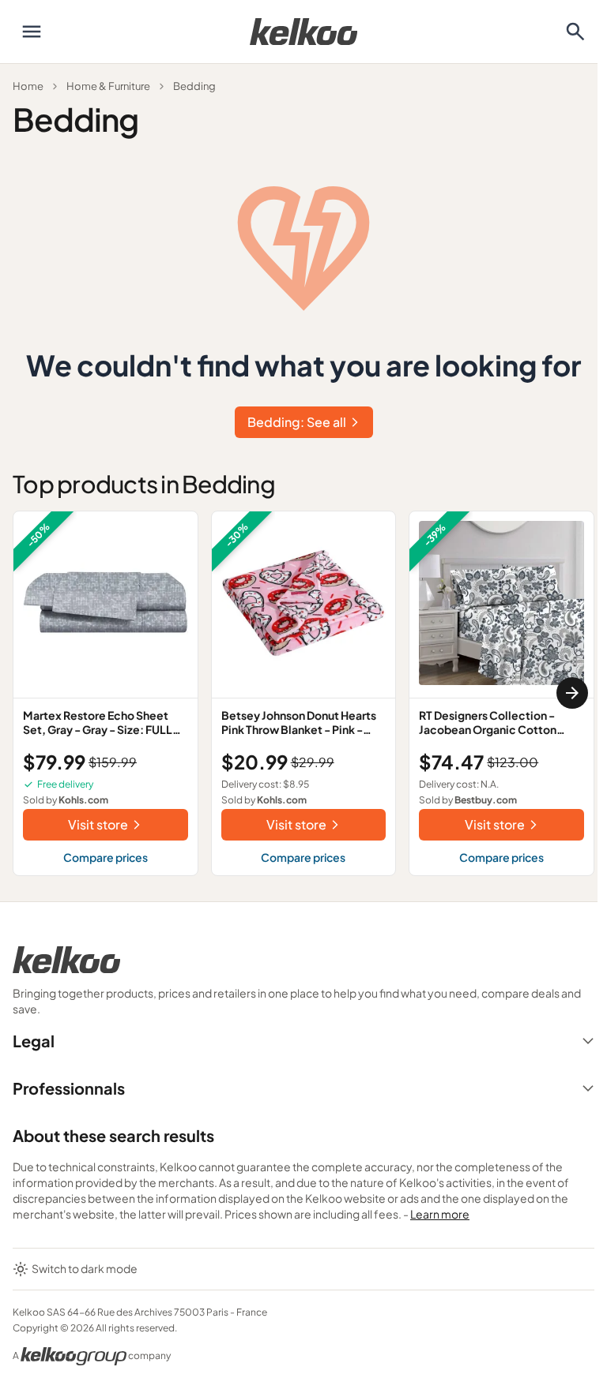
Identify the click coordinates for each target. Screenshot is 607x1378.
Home (28, 86)
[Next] (572, 693)
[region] (303, 693)
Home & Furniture (108, 86)
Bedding (194, 86)
